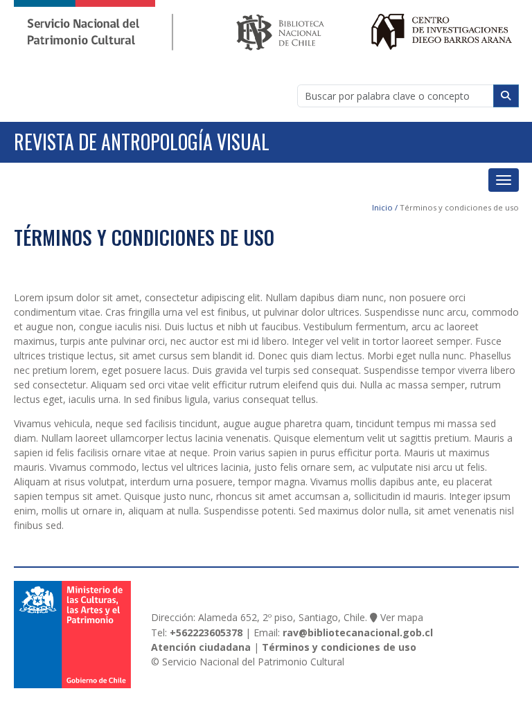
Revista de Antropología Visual (141, 141)
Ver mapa (401, 617)
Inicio (382, 207)
